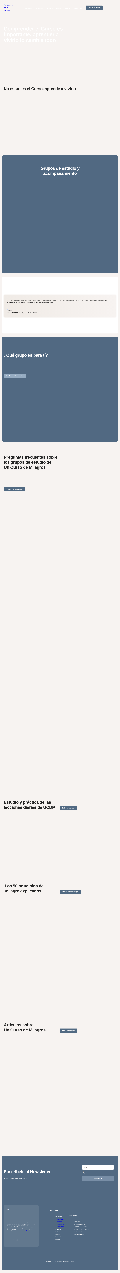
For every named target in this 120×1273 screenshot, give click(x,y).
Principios (39, 8)
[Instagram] (14, 1240)
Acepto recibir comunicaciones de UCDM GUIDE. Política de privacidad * (98, 1173)
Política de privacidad (81, 1232)
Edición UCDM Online (80, 1227)
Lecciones (28, 8)
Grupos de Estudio (80, 1224)
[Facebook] (11, 1240)
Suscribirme (98, 1178)
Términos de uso (79, 1234)
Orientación (78, 8)
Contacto (77, 1222)
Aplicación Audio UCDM (81, 1229)
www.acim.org (23, 1230)
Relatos (58, 8)
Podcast (68, 8)
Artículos (49, 8)
